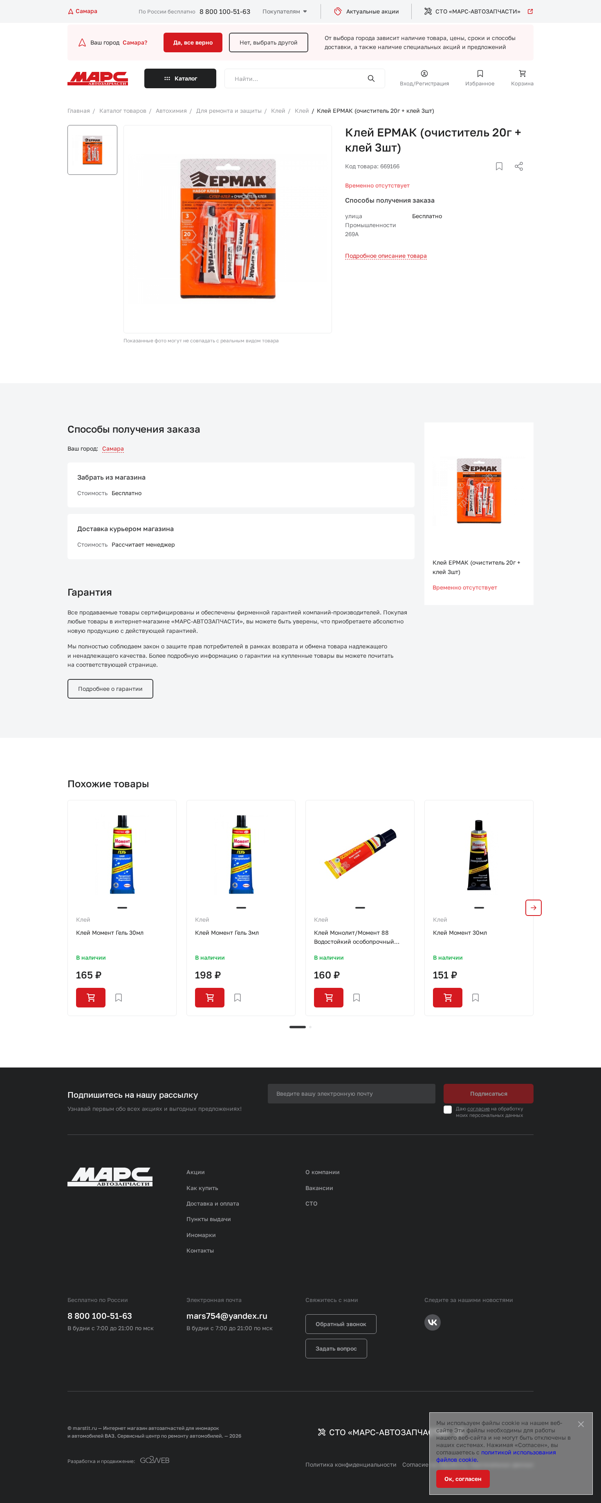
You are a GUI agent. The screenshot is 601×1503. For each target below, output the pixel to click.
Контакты (200, 1250)
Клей (83, 919)
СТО (311, 1203)
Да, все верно (193, 42)
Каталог (186, 78)
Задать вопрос (336, 1348)
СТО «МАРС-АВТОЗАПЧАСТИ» (477, 11)
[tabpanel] (122, 908)
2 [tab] (310, 1027)
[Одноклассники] (503, 176)
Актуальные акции (372, 11)
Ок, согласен (463, 1478)
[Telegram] (477, 176)
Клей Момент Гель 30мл (110, 932)
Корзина (522, 83)
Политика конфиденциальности (351, 1464)
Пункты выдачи (208, 1218)
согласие (478, 1108)
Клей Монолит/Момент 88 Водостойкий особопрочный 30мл (354, 938)
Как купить (202, 1187)
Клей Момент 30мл (460, 932)
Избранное (480, 83)
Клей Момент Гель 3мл (227, 932)
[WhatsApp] (516, 176)
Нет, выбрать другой (269, 42)
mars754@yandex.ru (226, 1315)
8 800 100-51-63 (225, 11)
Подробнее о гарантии (110, 688)
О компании (322, 1171)
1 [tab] (297, 1027)
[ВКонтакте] (490, 176)
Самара (113, 448)
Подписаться (488, 1093)
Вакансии (319, 1187)
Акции (195, 1171)
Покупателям (281, 11)
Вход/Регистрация (424, 83)
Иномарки (201, 1234)
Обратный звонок (341, 1323)
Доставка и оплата (212, 1203)
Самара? (135, 42)
